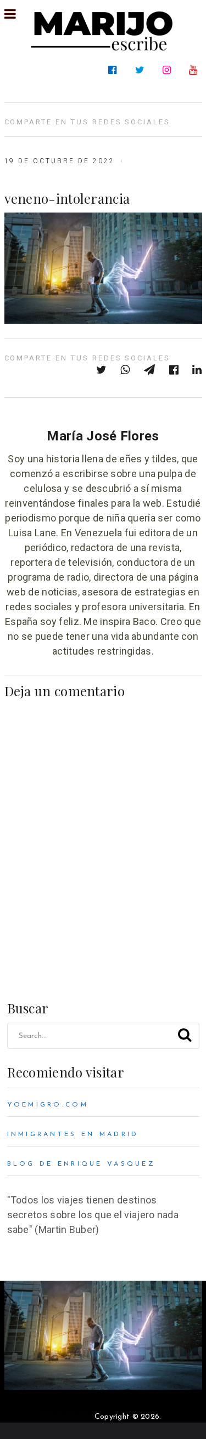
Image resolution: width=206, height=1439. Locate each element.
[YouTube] (195, 70)
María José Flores (103, 436)
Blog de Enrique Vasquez (81, 1164)
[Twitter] (142, 70)
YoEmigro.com (47, 1105)
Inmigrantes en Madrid (73, 1134)
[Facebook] (114, 70)
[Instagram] (169, 70)
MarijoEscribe (67, 1417)
